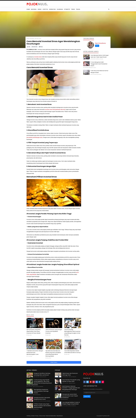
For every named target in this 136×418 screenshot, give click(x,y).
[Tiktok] (103, 382)
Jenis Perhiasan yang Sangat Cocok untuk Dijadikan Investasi (53, 331)
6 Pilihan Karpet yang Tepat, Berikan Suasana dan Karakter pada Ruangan (42, 405)
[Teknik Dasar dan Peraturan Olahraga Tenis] (58, 375)
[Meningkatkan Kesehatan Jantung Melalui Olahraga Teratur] (30, 391)
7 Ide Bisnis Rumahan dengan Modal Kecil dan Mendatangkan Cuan (35, 352)
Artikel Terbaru (53, 362)
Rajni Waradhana (100, 43)
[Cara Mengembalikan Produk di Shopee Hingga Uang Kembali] (58, 404)
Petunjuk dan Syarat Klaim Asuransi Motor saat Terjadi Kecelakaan (70, 395)
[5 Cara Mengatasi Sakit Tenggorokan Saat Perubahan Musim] (86, 63)
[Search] (108, 9)
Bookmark (35, 46)
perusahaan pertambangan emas (35, 137)
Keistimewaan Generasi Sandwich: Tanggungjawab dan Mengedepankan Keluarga (71, 387)
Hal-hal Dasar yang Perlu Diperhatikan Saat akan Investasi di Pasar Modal (34, 331)
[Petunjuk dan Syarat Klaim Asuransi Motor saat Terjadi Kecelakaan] (58, 395)
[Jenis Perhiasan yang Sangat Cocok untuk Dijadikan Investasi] (53, 323)
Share (41, 46)
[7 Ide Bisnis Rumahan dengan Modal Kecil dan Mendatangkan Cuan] (35, 344)
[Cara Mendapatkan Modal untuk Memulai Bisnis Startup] (72, 344)
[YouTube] (90, 382)
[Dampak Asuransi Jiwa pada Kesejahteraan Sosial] (30, 399)
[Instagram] (93, 382)
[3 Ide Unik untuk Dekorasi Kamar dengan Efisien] (86, 72)
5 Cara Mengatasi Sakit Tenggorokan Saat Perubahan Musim (99, 63)
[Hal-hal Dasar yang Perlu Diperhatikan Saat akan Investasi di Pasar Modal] (35, 323)
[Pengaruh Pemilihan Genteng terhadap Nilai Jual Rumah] (30, 375)
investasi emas (38, 57)
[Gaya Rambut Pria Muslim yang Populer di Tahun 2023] (58, 381)
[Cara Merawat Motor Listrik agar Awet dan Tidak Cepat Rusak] (86, 56)
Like (29, 46)
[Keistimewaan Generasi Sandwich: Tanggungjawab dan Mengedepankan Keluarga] (58, 387)
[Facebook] (84, 382)
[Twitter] (87, 382)
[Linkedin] (99, 382)
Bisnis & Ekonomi (31, 319)
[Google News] (96, 382)
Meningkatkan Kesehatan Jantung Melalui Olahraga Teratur (41, 391)
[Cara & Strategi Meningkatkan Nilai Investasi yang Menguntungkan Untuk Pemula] (72, 323)
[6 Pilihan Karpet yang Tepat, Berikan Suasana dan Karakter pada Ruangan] (30, 405)
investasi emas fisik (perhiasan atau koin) (55, 109)
